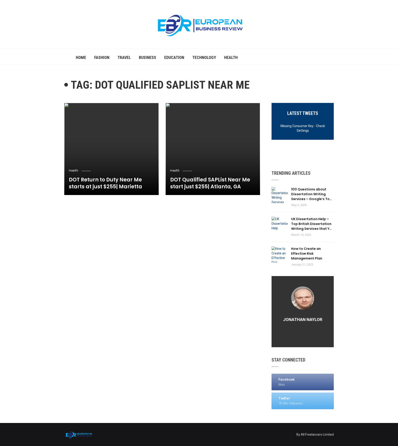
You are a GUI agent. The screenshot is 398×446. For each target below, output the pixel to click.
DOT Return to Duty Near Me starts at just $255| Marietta (105, 183)
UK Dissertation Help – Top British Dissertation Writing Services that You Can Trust (312, 224)
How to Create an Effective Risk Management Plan (306, 253)
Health (231, 57)
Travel (124, 57)
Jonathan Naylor (302, 319)
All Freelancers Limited (317, 434)
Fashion (101, 57)
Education (174, 57)
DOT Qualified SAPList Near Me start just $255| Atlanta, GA (210, 183)
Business (147, 57)
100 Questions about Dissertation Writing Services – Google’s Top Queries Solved (311, 194)
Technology (204, 57)
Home (81, 57)
